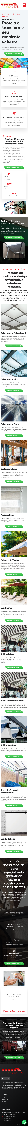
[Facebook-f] (2, 1078)
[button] (24, 5)
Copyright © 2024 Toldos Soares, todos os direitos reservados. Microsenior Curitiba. (14, 1124)
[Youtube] (8, 1078)
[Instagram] (5, 1078)
